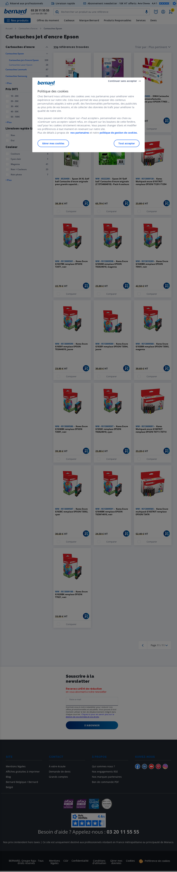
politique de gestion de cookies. (119, 132)
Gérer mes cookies (53, 143)
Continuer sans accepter (122, 81)
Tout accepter (126, 143)
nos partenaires (79, 132)
